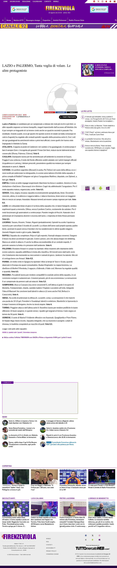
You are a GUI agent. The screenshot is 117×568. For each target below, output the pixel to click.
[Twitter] (98, 1)
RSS (47, 541)
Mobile (48, 538)
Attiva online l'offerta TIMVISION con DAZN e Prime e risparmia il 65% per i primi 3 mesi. (38, 337)
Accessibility (50, 548)
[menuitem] (3, 20)
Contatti (49, 545)
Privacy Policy (51, 551)
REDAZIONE (26, 1)
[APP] (87, 188)
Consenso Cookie (52, 554)
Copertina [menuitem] (46, 20)
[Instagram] (102, 1)
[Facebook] (94, 1)
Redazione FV (8, 116)
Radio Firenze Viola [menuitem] (76, 20)
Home (5, 1)
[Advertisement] (98, 281)
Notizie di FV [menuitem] (18, 20)
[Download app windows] (114, 1)
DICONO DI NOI (15, 1)
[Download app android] (110, 1)
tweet (71, 112)
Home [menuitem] (9, 20)
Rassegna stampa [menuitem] (33, 20)
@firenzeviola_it (23, 116)
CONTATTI (47, 1)
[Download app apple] (106, 1)
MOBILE (56, 1)
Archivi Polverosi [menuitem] (59, 20)
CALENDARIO (37, 1)
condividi (60, 112)
